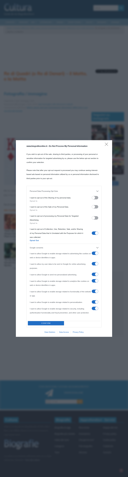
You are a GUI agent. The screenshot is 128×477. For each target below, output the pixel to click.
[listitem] (64, 191)
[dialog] (64, 238)
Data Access (64, 332)
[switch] (95, 197)
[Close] (107, 145)
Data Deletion (49, 332)
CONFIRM (46, 323)
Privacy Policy (78, 332)
